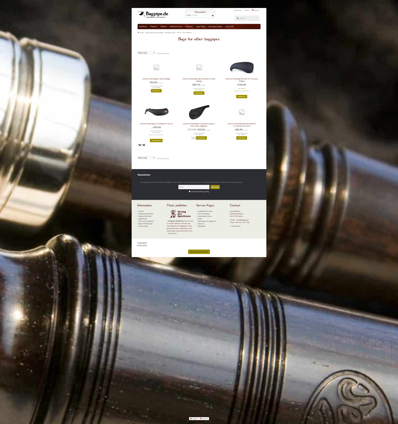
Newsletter (201, 226)
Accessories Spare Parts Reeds (154, 32)
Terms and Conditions (146, 221)
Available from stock (205, 211)
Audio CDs (229, 27)
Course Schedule (204, 214)
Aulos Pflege (200, 27)
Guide (200, 219)
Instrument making (215, 27)
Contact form (236, 226)
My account (238, 10)
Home (142, 32)
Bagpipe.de (143, 243)
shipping (157, 87)
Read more (156, 91)
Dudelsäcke (143, 27)
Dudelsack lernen (176, 27)
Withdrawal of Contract (199, 252)
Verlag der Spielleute (175, 221)
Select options (156, 140)
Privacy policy (142, 245)
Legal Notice (142, 219)
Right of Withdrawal (145, 224)
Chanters (153, 27)
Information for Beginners (207, 221)
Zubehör (163, 27)
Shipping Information (145, 214)
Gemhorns (189, 27)
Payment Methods (144, 216)
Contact (246, 10)
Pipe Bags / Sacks (170, 32)
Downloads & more (205, 216)
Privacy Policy (143, 226)
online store (172, 233)
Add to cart (241, 96)
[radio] (139, 145)
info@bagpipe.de (243, 220)
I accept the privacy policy (200, 191)
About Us (201, 224)
